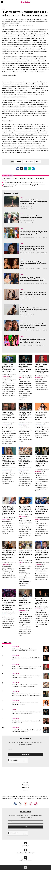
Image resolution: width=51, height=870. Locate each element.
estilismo (18, 161)
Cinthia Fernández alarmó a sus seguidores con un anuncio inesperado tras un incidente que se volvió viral (42, 369)
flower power (28, 161)
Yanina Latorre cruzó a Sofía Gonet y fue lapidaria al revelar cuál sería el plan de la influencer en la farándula (8, 510)
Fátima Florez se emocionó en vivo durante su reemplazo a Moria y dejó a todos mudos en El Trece (8, 461)
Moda (3, 9)
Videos (21, 562)
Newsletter (26, 739)
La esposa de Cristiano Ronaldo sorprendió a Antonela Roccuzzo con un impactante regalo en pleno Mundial (32, 278)
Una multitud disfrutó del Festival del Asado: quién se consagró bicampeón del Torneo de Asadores (25, 461)
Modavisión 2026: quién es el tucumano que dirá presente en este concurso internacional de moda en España (32, 340)
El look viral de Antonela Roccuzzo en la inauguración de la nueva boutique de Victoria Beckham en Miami (32, 248)
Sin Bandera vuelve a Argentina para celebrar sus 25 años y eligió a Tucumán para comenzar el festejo (23, 185)
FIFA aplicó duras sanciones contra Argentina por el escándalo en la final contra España (8, 368)
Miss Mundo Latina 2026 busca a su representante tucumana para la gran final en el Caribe (33, 309)
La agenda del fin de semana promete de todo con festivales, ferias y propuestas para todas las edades (41, 510)
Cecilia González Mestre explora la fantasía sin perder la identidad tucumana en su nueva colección (33, 201)
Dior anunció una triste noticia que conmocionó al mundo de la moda (31, 216)
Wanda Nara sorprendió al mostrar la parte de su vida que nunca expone (25, 602)
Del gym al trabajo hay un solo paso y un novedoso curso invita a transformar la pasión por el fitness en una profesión (42, 462)
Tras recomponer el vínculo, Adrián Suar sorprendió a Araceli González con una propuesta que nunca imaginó (42, 555)
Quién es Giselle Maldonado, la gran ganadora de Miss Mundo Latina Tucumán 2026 (33, 263)
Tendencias (5, 376)
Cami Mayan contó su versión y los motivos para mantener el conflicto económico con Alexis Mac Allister (9, 555)
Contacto (25, 782)
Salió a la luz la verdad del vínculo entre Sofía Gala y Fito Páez (41, 601)
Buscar (25, 790)
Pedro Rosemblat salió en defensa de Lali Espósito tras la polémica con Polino (25, 508)
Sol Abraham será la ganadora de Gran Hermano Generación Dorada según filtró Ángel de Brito (24, 649)
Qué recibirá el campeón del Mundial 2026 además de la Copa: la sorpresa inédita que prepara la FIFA (33, 232)
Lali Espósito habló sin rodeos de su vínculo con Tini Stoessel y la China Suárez (41, 415)
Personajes (38, 377)
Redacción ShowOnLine (13, 25)
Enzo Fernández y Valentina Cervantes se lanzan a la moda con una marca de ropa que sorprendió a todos (33, 325)
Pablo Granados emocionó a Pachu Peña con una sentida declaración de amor (23, 182)
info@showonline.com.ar (25, 860)
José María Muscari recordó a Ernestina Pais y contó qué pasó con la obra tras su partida (23, 179)
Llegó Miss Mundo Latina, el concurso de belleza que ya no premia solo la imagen (33, 293)
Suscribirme (25, 754)
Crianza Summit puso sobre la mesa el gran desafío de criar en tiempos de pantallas (25, 554)
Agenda (21, 377)
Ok (25, 867)
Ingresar (26, 787)
